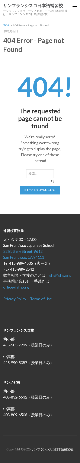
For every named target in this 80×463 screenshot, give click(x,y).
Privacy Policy (14, 298)
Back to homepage (40, 190)
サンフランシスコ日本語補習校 (33, 5)
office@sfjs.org (16, 287)
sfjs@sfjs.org (60, 275)
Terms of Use (41, 298)
